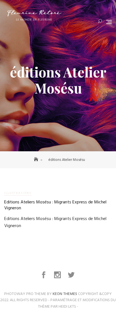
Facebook (44, 275)
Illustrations (17, 193)
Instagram (58, 275)
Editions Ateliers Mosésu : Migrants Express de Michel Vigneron (55, 205)
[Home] (36, 160)
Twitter (72, 275)
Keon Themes (65, 294)
